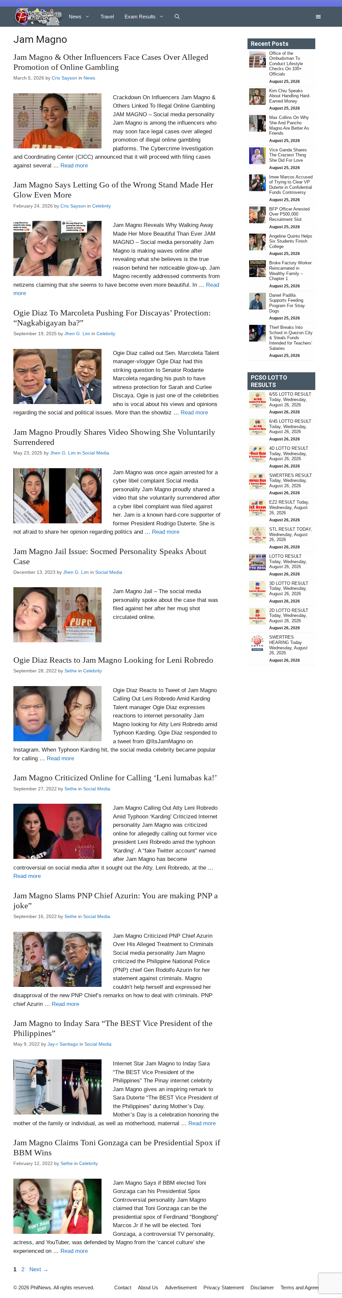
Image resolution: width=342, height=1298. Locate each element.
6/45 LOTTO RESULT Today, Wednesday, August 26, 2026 (290, 426)
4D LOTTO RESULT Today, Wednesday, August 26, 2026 (288, 453)
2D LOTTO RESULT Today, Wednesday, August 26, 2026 (288, 615)
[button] (177, 17)
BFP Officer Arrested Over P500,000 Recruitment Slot (289, 214)
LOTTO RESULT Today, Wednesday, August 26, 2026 (288, 561)
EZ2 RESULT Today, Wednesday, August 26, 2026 (289, 507)
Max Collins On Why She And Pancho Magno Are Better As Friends (289, 125)
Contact (122, 1287)
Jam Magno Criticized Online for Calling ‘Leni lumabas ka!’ (115, 777)
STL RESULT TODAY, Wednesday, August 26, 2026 (290, 534)
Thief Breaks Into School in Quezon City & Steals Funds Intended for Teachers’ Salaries (291, 338)
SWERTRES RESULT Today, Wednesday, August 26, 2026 (290, 480)
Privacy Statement (223, 1287)
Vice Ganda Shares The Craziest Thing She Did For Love (288, 155)
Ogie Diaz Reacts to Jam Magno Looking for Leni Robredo (113, 659)
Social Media (95, 453)
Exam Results (140, 16)
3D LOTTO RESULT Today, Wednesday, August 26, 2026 (288, 588)
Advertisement (181, 1287)
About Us (148, 1287)
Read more (74, 165)
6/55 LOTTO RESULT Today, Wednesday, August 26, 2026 (290, 399)
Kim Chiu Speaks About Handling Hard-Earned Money (289, 96)
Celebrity (101, 206)
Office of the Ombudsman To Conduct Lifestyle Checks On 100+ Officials (286, 64)
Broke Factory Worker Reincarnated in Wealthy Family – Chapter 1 (290, 270)
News (75, 16)
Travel (107, 16)
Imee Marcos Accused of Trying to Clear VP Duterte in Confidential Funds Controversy (291, 184)
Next (38, 1269)
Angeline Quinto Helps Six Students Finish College (290, 241)
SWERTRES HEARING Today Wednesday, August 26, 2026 (288, 645)
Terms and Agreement (305, 1287)
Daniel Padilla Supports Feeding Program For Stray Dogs (287, 303)
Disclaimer (262, 1287)
